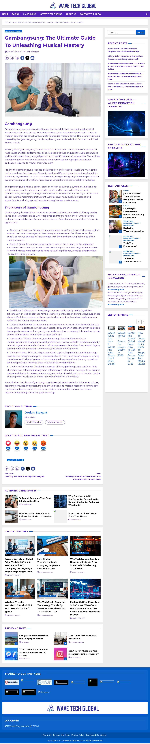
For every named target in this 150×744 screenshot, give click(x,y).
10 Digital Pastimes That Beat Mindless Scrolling (11, 501)
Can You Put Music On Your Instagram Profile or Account (60, 654)
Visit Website (34, 422)
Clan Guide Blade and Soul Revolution (60, 638)
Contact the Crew (90, 14)
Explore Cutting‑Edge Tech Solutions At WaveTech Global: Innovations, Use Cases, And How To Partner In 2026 (85, 608)
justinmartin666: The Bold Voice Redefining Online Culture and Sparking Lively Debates (115, 196)
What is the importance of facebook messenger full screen (11, 654)
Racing (15, 14)
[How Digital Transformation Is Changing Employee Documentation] (52, 546)
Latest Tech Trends (51, 14)
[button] (147, 14)
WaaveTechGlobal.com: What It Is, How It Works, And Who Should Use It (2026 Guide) (126, 66)
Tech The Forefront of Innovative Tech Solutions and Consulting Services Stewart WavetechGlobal (115, 241)
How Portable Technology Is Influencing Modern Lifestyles (11, 516)
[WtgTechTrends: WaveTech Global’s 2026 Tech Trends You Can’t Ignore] (20, 589)
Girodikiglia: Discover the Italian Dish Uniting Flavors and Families (115, 211)
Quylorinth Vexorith (13, 575)
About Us (71, 14)
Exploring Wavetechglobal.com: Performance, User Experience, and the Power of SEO (115, 226)
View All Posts (55, 422)
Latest (126, 190)
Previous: (24, 475)
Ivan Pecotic (25, 642)
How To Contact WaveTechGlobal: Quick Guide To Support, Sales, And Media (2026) (141, 348)
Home (5, 14)
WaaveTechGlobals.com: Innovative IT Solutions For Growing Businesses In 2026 (126, 76)
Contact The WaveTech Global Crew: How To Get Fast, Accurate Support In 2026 (125, 86)
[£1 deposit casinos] (29, 683)
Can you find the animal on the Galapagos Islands (11, 638)
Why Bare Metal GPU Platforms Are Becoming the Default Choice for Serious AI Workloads (60, 501)
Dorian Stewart (14, 52)
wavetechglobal (116, 305)
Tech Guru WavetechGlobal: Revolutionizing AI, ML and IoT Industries (115, 257)
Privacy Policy (77, 735)
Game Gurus (29, 14)
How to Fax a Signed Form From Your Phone (60, 516)
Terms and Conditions (96, 735)
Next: (83, 476)
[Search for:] (122, 32)
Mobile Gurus (128, 225)
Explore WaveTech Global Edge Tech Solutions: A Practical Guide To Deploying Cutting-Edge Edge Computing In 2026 (19, 565)
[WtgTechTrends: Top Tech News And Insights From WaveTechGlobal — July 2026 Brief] (85, 546)
